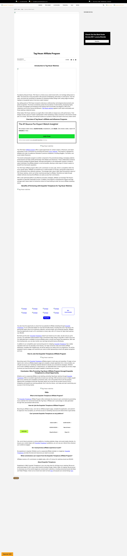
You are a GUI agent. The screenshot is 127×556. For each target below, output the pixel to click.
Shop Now (46, 317)
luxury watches (53, 151)
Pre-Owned (48, 5)
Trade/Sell (65, 5)
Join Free (46, 136)
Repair (77, 5)
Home (19, 9)
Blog (22, 9)
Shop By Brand (53, 432)
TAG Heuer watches (47, 108)
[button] (7, 554)
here (51, 470)
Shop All (67, 432)
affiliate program (30, 149)
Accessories (57, 5)
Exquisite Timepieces (36, 336)
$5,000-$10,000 (53, 427)
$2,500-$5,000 (66, 422)
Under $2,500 (53, 422)
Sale (72, 5)
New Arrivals (67, 427)
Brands (40, 5)
